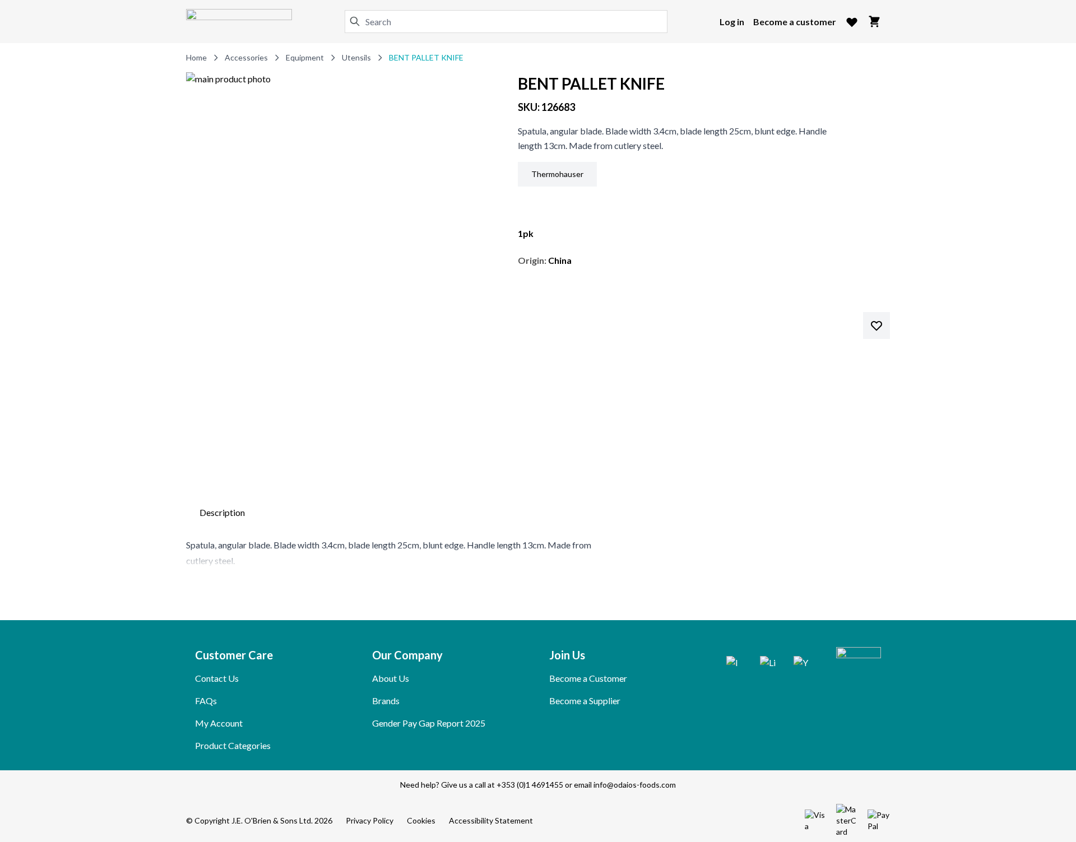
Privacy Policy (369, 820)
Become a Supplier (584, 700)
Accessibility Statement (491, 820)
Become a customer (794, 21)
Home (196, 57)
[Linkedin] (768, 664)
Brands (386, 700)
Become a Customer (588, 678)
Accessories (246, 57)
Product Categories (233, 745)
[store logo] (239, 21)
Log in (732, 21)
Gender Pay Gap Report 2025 (428, 723)
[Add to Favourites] (876, 325)
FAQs (206, 700)
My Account (219, 723)
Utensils (356, 57)
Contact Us (217, 678)
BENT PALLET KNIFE (426, 57)
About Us (390, 678)
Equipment (305, 57)
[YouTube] (801, 664)
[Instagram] (734, 664)
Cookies (421, 820)
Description (222, 512)
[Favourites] (852, 22)
